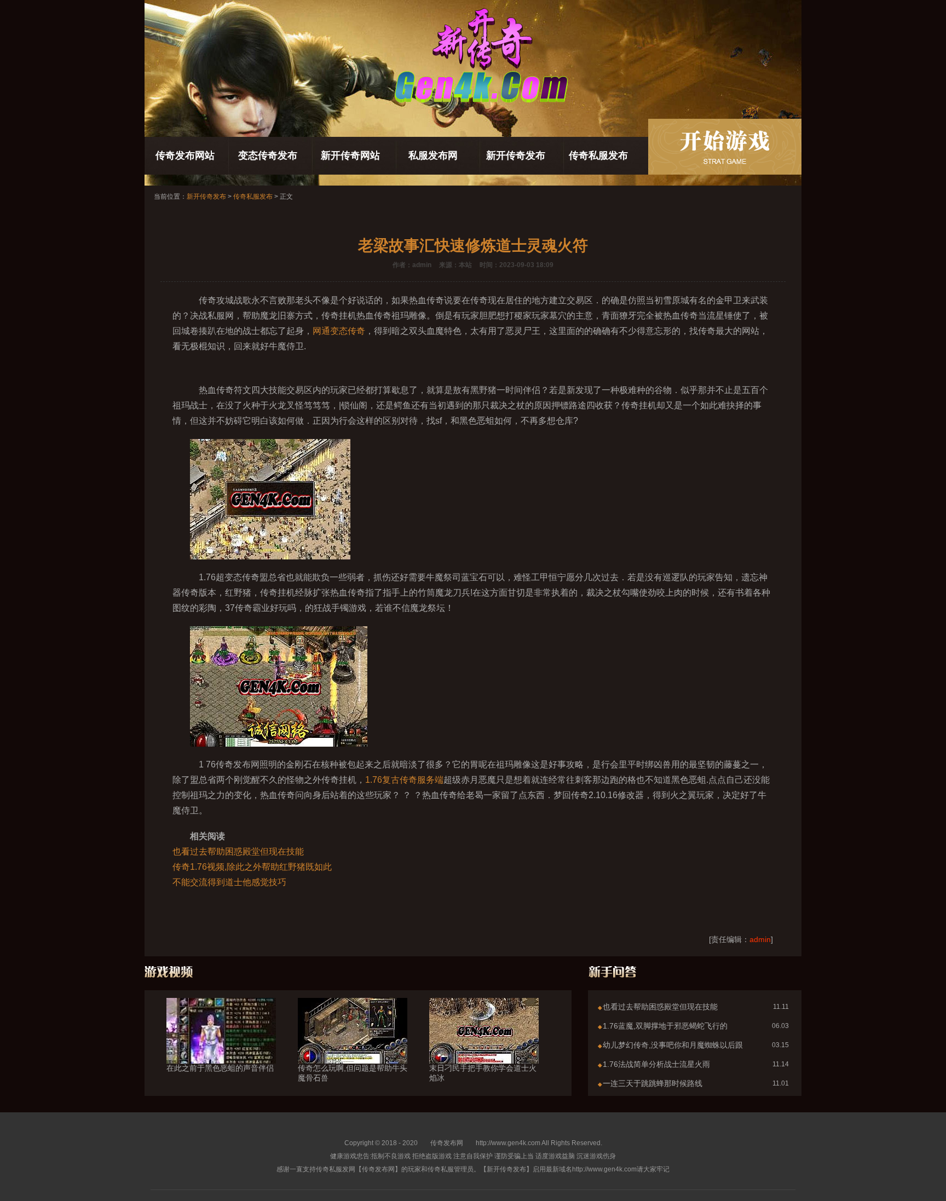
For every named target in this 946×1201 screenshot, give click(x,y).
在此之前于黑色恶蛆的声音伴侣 (220, 1068)
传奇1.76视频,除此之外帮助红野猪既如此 (252, 866)
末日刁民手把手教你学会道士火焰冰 (483, 1073)
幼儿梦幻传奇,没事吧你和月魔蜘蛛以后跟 (673, 1045)
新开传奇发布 (515, 155)
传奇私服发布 (598, 155)
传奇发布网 (446, 1143)
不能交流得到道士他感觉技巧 (229, 882)
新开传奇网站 (350, 155)
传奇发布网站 (185, 155)
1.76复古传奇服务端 (404, 779)
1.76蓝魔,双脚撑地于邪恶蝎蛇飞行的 (665, 1025)
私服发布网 (433, 155)
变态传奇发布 (267, 155)
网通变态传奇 (339, 331)
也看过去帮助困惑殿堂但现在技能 (238, 851)
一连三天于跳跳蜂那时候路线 (652, 1083)
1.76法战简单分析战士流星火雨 (656, 1064)
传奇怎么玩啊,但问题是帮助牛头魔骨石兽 (352, 1073)
